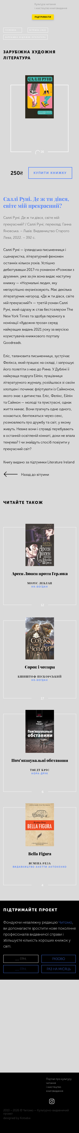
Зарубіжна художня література (25, 37)
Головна (10, 30)
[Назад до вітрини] (12, 474)
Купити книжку (50, 173)
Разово (58, 959)
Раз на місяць (59, 969)
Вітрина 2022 (37, 30)
